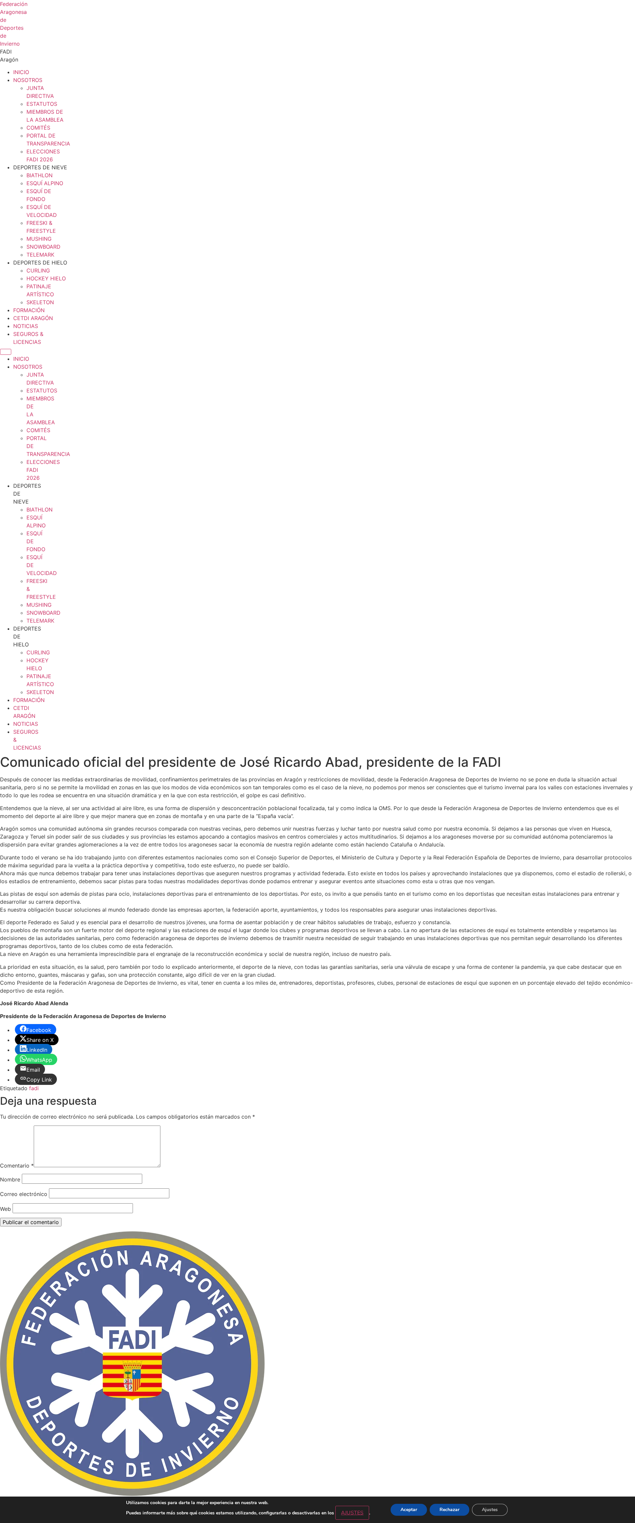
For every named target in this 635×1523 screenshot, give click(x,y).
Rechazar (449, 1509)
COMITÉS (38, 127)
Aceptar (409, 1509)
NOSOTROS (27, 80)
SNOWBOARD (43, 246)
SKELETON (40, 302)
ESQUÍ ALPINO (44, 183)
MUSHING (39, 238)
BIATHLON (39, 175)
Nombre (10, 1179)
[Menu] (5, 352)
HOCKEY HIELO (46, 278)
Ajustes (490, 1509)
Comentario (17, 1165)
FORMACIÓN (29, 310)
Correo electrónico (23, 1194)
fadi (34, 1088)
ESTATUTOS (41, 104)
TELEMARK (40, 254)
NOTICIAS (25, 326)
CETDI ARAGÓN (33, 318)
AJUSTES (352, 1512)
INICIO (21, 72)
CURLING (38, 270)
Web (5, 1209)
